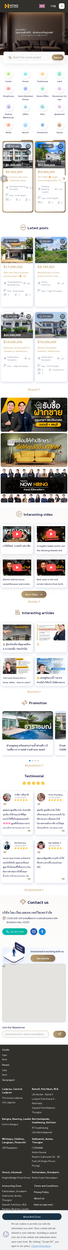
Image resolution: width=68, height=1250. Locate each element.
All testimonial (32, 889)
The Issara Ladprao (12, 1097)
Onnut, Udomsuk (12, 1172)
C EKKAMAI (37, 1147)
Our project (8, 1079)
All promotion (33, 765)
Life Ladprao (9, 1102)
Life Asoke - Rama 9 (42, 1094)
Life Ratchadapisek (42, 1132)
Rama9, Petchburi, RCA (45, 1088)
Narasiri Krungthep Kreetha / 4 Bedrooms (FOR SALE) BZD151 (49, 349)
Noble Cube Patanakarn (45, 1177)
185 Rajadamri (9, 1147)
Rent (4, 1059)
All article (33, 691)
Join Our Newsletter (13, 1027)
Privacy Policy (41, 1191)
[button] (62, 34)
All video (33, 601)
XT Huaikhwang (40, 1127)
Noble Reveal (39, 1152)
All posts (33, 389)
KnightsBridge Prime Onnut (16, 1177)
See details (43, 958)
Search (58, 57)
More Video (31, 594)
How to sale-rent (43, 1204)
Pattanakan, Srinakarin (45, 1172)
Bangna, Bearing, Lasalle (16, 1118)
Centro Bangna (10, 1124)
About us (39, 1198)
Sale (4, 1054)
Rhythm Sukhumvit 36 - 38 (46, 1156)
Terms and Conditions (46, 1185)
